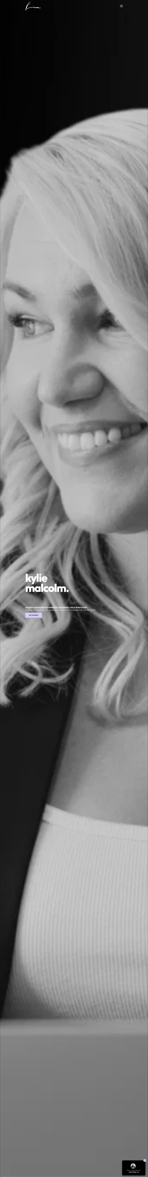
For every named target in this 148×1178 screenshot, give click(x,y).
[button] (144, 1160)
